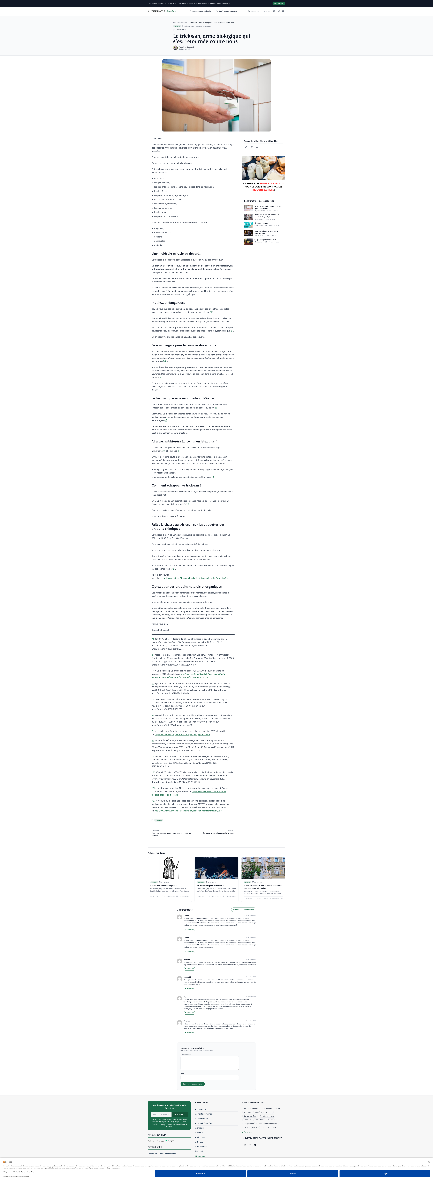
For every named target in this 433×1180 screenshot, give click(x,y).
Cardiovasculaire (267, 1116)
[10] (213, 477)
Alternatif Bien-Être (203, 1123)
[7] (165, 420)
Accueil (176, 22)
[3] (153, 671)
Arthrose (199, 1142)
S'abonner (279, 3)
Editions (266, 1127)
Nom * (183, 1073)
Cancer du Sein (250, 1116)
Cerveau (247, 1120)
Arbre (278, 1108)
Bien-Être (258, 1112)
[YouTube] (283, 11)
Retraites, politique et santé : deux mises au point (266, 232)
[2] (231, 331)
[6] (215, 408)
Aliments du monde (203, 1114)
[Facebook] (274, 11)
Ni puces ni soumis (261, 223)
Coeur (270, 1120)
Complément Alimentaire (267, 1123)
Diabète (255, 1127)
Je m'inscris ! (179, 1114)
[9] (178, 451)
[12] (173, 569)
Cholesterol (259, 1120)
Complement (249, 1123)
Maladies (184, 22)
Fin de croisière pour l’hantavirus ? (210, 885)
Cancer (269, 1112)
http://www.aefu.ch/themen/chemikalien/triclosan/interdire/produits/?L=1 (195, 578)
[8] (164, 451)
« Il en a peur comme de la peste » (163, 885)
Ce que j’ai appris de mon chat (265, 240)
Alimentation (200, 1109)
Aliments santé (201, 1118)
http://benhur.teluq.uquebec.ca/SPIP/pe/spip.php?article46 (182, 734)
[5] (158, 390)
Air (245, 1108)
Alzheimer (199, 1128)
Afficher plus (200, 1156)
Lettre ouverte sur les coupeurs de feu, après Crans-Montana (268, 207)
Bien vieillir (200, 1151)
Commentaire (186, 1054)
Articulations (201, 1146)
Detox (246, 1127)
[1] (210, 312)
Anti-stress (200, 1137)
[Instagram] (279, 11)
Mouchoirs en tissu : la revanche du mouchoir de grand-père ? (267, 216)
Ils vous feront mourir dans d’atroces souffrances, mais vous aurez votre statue (263, 886)
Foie (274, 1127)
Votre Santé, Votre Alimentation (162, 1154)
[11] (187, 504)
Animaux (199, 1132)
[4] (161, 377)
